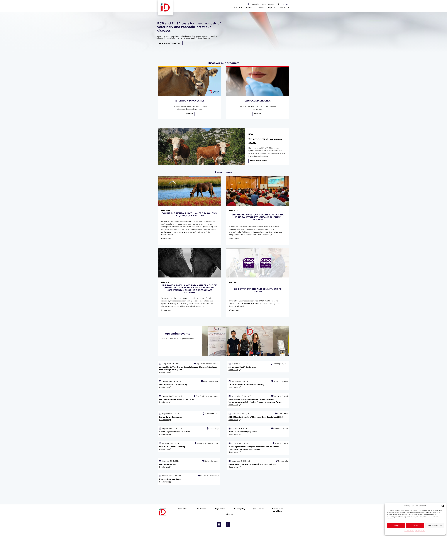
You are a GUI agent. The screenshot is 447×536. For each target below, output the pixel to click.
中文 (277, 4)
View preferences (434, 525)
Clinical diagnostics (257, 101)
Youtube (219, 524)
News (264, 4)
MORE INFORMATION (258, 161)
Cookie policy (409, 531)
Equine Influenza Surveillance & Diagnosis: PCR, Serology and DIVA (189, 214)
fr (283, 4)
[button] (442, 506)
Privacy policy (420, 531)
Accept (396, 525)
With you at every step (170, 43)
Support (272, 7)
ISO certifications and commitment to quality (258, 290)
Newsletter (182, 509)
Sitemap (229, 514)
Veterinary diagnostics (189, 101)
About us (238, 7)
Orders (261, 7)
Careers (271, 4)
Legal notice (220, 509)
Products (250, 7)
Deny (415, 525)
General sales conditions (277, 510)
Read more (164, 372)
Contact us (284, 7)
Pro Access (201, 509)
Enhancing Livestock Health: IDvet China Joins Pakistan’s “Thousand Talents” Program (258, 217)
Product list (255, 4)
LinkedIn (228, 524)
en (287, 4)
